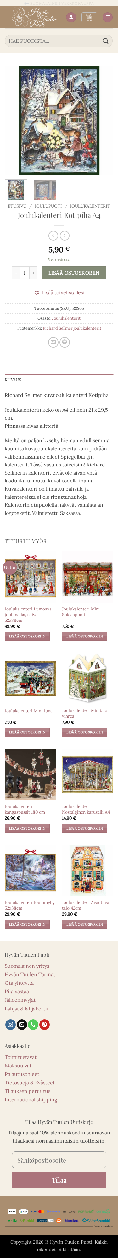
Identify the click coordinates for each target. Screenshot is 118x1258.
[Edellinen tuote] (65, 236)
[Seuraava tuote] (53, 236)
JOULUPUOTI (48, 206)
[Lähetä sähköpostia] (22, 1024)
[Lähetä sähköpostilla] (53, 342)
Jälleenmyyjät (20, 1000)
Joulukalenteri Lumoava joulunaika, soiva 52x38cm (28, 614)
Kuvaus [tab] (13, 379)
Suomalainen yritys (27, 966)
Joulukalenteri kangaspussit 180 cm (25, 809)
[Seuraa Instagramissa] (10, 1024)
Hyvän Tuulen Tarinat (30, 974)
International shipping (31, 1099)
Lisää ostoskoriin (74, 273)
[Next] (103, 120)
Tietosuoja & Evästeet (30, 1082)
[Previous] (14, 120)
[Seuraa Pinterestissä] (44, 1024)
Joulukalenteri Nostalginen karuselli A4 (86, 809)
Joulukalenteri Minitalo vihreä (84, 713)
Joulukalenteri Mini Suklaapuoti (81, 611)
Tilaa (59, 1180)
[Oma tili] (71, 17)
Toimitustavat (21, 1057)
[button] (89, 17)
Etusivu (17, 206)
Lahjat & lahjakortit (27, 1008)
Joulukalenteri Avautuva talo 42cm (85, 905)
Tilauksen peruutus (27, 1091)
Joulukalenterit (90, 206)
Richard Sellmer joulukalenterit (72, 328)
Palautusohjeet (22, 1074)
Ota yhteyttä (19, 983)
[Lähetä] (105, 41)
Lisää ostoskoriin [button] (27, 636)
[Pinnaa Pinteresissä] (64, 342)
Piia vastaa (17, 991)
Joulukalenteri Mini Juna (29, 711)
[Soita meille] (33, 1024)
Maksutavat (18, 1065)
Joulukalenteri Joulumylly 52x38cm (30, 905)
